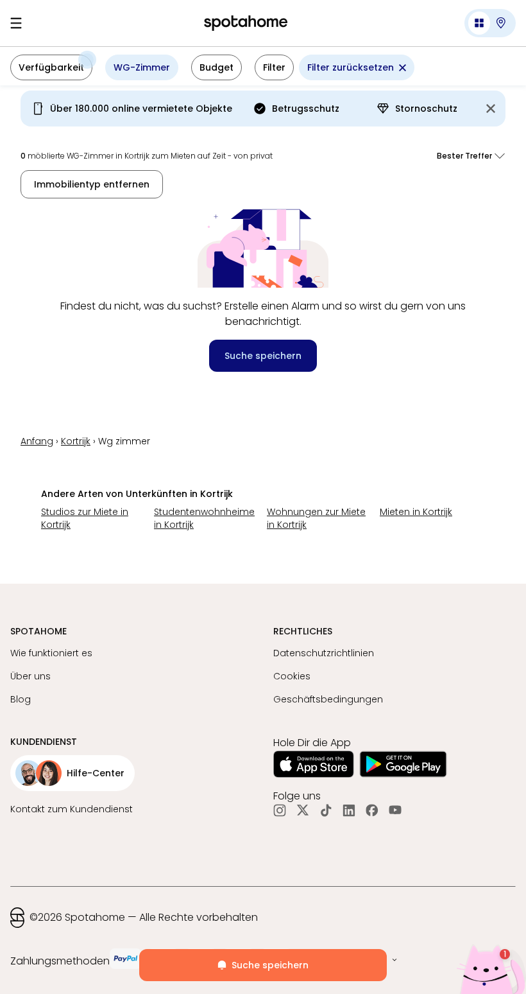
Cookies (291, 676)
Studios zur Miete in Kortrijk (84, 518)
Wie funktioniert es (51, 653)
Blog (20, 699)
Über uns (30, 676)
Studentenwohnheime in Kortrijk (204, 518)
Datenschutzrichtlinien (323, 653)
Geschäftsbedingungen (328, 699)
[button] (490, 23)
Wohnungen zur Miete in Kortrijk (316, 518)
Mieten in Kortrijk (416, 511)
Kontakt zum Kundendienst (71, 809)
